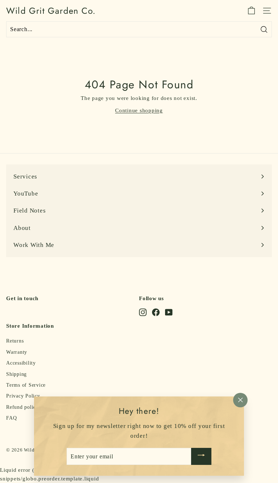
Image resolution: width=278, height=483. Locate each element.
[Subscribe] (201, 456)
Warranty (16, 352)
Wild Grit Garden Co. (51, 11)
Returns (15, 341)
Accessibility (21, 363)
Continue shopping (139, 110)
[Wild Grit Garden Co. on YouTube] (169, 312)
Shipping (16, 374)
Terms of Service (26, 385)
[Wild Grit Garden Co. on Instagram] (143, 312)
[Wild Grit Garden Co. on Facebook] (156, 312)
